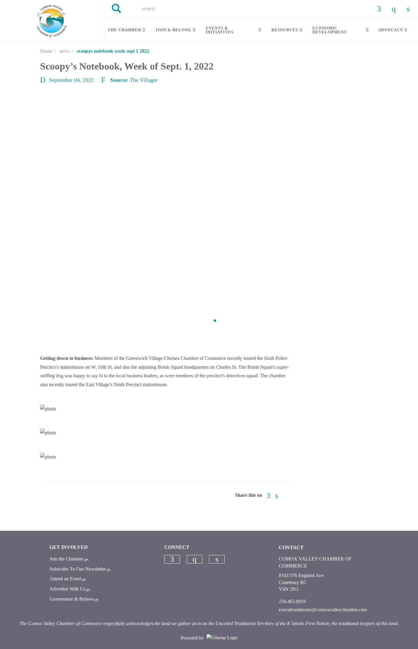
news (64, 51)
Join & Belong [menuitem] (173, 30)
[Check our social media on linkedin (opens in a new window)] (217, 559)
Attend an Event (65, 578)
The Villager (144, 80)
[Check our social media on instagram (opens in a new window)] (195, 559)
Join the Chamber (67, 558)
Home (46, 51)
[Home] (52, 21)
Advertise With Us (67, 588)
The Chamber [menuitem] (124, 30)
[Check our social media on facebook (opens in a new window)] (172, 559)
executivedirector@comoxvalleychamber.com (323, 609)
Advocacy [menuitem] (390, 30)
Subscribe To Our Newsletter (78, 569)
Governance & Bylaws (72, 599)
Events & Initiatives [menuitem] (219, 30)
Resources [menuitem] (284, 30)
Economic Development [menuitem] (329, 30)
